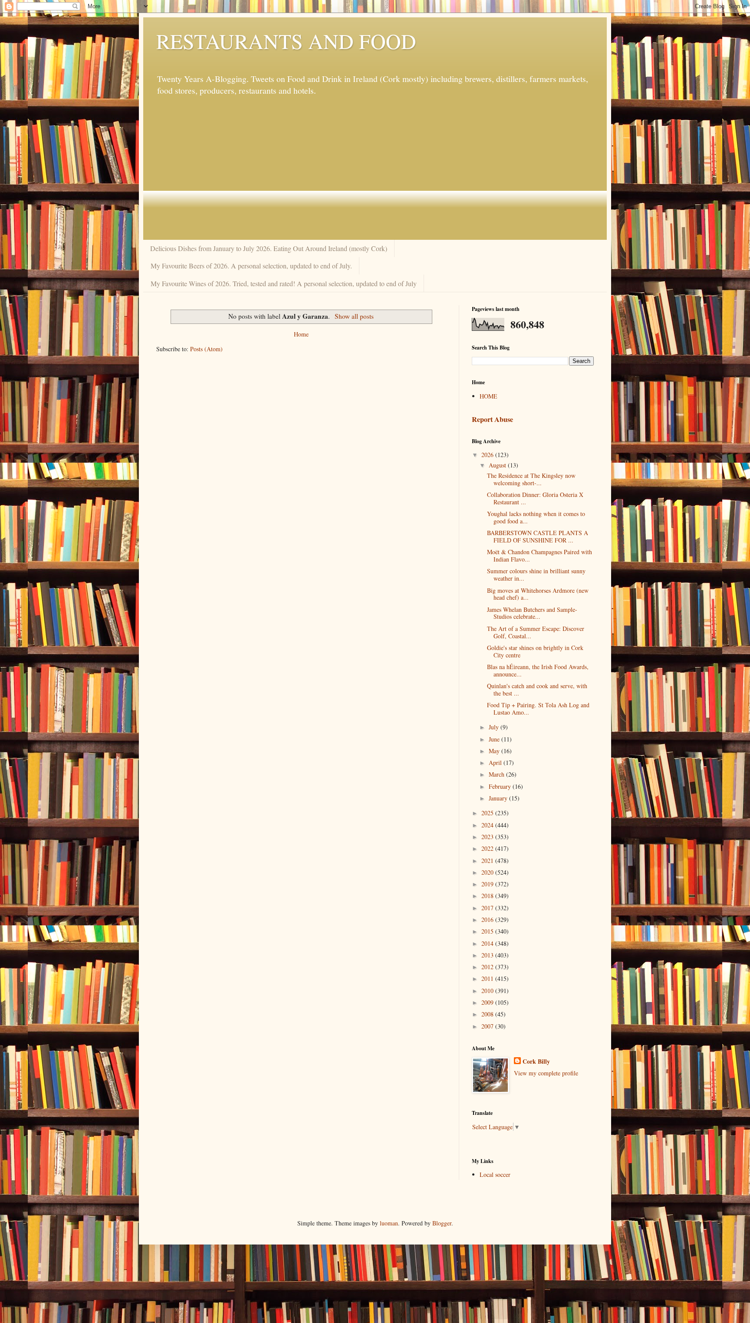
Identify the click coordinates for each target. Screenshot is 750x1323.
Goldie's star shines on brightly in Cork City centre (535, 651)
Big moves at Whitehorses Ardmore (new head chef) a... (538, 594)
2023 (488, 837)
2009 (488, 1002)
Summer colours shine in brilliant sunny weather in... (536, 574)
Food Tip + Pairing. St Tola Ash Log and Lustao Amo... (538, 708)
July (494, 727)
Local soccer (495, 1174)
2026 (488, 455)
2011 (488, 978)
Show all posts (354, 316)
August (498, 465)
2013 (488, 955)
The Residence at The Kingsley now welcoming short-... (531, 479)
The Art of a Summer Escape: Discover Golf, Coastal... (535, 632)
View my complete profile (546, 1073)
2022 (488, 848)
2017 (488, 908)
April (496, 762)
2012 (488, 967)
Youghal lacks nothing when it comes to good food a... (536, 517)
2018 (488, 896)
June (495, 739)
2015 (488, 931)
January (499, 798)
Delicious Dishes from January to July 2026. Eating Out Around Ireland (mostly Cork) (268, 248)
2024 (488, 825)
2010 (488, 991)
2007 (488, 1026)
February (501, 786)
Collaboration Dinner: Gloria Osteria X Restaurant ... (535, 498)
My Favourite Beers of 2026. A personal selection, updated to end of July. (251, 265)
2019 (488, 884)
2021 (488, 860)
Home (301, 334)
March (497, 774)
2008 (488, 1014)
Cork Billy (536, 1061)
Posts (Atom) (206, 349)
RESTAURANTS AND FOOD (286, 41)
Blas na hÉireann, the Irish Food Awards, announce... (538, 670)
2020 (488, 872)
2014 (488, 943)
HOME (488, 396)
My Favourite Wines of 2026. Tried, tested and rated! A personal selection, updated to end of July (284, 283)
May (495, 751)
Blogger (441, 1223)
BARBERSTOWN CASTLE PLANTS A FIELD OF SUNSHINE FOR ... (537, 536)
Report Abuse (492, 419)
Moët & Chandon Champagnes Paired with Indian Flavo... (539, 555)
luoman (389, 1223)
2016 (488, 919)
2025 (488, 813)
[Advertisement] (375, 168)
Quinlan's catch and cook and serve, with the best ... (537, 689)
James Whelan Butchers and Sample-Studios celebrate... (532, 613)
